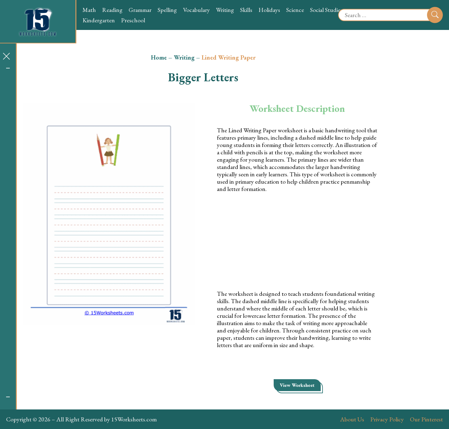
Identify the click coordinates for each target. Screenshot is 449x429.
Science (295, 10)
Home (159, 57)
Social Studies (326, 10)
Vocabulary (196, 10)
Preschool (133, 20)
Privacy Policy (387, 419)
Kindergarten (98, 20)
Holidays (269, 10)
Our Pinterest (426, 419)
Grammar (140, 10)
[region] (8, 232)
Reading (112, 10)
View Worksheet (297, 385)
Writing (225, 10)
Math (89, 10)
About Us (352, 419)
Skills (246, 10)
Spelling (167, 10)
